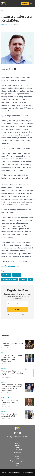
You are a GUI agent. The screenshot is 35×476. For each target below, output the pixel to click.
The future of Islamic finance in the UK (9, 415)
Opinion (17, 456)
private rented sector (9, 279)
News (17, 458)
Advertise (17, 447)
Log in (25, 314)
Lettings (16, 275)
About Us (17, 443)
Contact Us (17, 452)
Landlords (6, 275)
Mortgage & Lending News (17, 461)
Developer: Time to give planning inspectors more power (11, 402)
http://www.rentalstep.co (11, 266)
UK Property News (6, 341)
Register (25, 3)
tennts (23, 279)
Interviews (4, 11)
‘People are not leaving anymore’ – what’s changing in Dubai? (12, 373)
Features (17, 465)
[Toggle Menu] (31, 3)
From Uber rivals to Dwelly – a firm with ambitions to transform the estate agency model (11, 388)
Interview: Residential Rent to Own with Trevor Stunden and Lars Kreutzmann (11, 358)
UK (31, 279)
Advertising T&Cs (17, 450)
